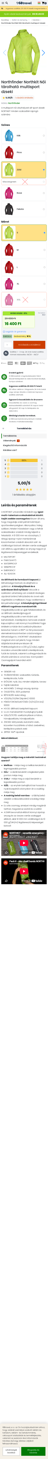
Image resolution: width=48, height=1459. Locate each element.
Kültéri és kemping (19, 20)
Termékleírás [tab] (10, 435)
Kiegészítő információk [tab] (15, 445)
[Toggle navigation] (3, 3)
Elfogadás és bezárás (33, 1451)
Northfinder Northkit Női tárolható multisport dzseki (23, 23)
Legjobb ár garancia (16, 331)
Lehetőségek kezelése (11, 1451)
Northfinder (14, 103)
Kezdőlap (5, 20)
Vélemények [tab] (11, 440)
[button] (43, 53)
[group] (24, 52)
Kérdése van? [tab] (10, 450)
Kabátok (36, 20)
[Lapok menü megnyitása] (3, 428)
